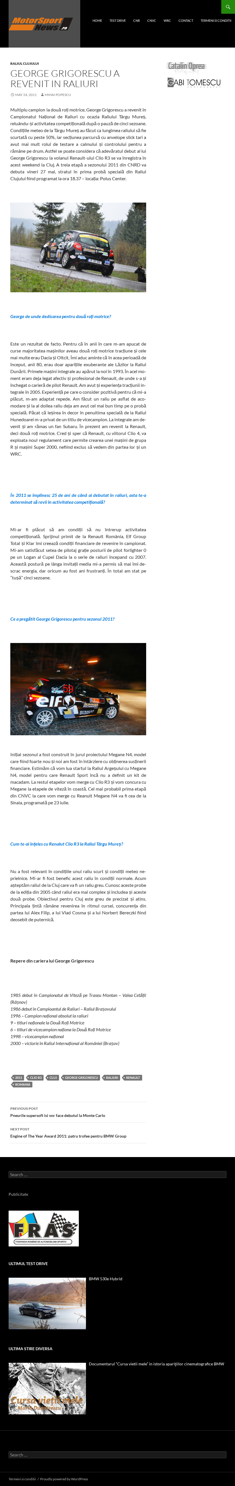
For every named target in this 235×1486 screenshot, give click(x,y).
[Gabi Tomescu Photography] (194, 82)
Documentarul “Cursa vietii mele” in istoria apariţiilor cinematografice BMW (156, 1363)
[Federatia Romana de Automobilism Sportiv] (44, 1228)
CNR (136, 20)
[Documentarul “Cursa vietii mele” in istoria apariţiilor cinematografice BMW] (47, 1388)
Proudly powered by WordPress (64, 1479)
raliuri (112, 1077)
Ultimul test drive (28, 1263)
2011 (18, 1077)
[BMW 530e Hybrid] (47, 1303)
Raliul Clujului (24, 63)
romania (22, 1084)
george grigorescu (81, 1077)
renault (133, 1077)
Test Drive (117, 20)
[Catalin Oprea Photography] (186, 68)
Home (97, 20)
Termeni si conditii (216, 20)
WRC (167, 20)
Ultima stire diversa (30, 1348)
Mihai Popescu (58, 95)
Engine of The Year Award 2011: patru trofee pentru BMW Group (68, 1132)
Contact (186, 20)
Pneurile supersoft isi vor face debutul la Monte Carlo (57, 1112)
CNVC (151, 20)
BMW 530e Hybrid (105, 1278)
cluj (53, 1077)
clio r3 (36, 1077)
